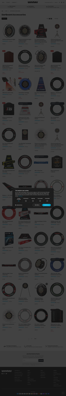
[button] (18, 205)
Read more (21, 196)
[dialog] (33, 198)
